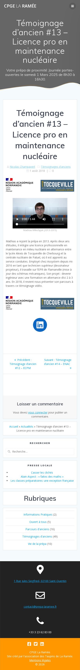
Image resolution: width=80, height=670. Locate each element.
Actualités (27, 426)
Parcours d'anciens (37, 529)
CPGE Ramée (20, 6)
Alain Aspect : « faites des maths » (42, 476)
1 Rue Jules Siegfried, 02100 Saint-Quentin (40, 581)
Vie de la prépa (37, 544)
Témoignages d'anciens (56, 167)
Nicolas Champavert (22, 167)
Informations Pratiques (37, 514)
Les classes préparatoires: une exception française (42, 480)
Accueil (13, 426)
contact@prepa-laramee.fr (40, 606)
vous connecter (38, 412)
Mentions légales (40, 660)
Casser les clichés (42, 472)
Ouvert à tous (38, 522)
